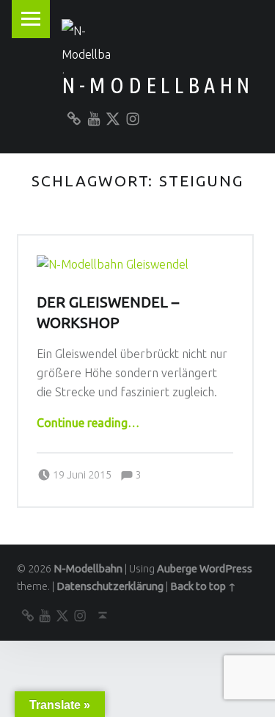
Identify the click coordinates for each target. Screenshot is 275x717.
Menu (31, 19)
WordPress (225, 569)
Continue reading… (88, 422)
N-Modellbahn (158, 85)
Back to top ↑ (203, 586)
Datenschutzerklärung (110, 586)
